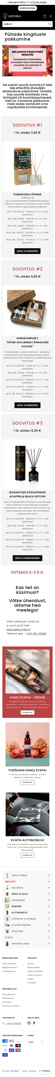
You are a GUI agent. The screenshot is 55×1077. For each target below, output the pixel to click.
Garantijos (7, 1002)
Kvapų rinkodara (35, 971)
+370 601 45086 (38, 2)
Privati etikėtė (34, 967)
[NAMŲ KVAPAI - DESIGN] (28, 672)
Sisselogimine (9, 971)
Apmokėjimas (8, 994)
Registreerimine (9, 967)
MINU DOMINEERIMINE (27, 558)
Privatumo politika (10, 1006)
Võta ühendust (9, 963)
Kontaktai (32, 982)
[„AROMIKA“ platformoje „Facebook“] (34, 1022)
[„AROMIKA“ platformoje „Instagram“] (29, 1022)
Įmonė (30, 963)
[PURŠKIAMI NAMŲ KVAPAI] (28, 744)
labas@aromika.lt (18, 629)
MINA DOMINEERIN (27, 251)
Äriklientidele (27, 8)
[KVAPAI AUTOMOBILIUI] (27, 814)
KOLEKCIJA (27, 712)
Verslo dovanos (35, 975)
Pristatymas (8, 998)
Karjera (31, 979)
